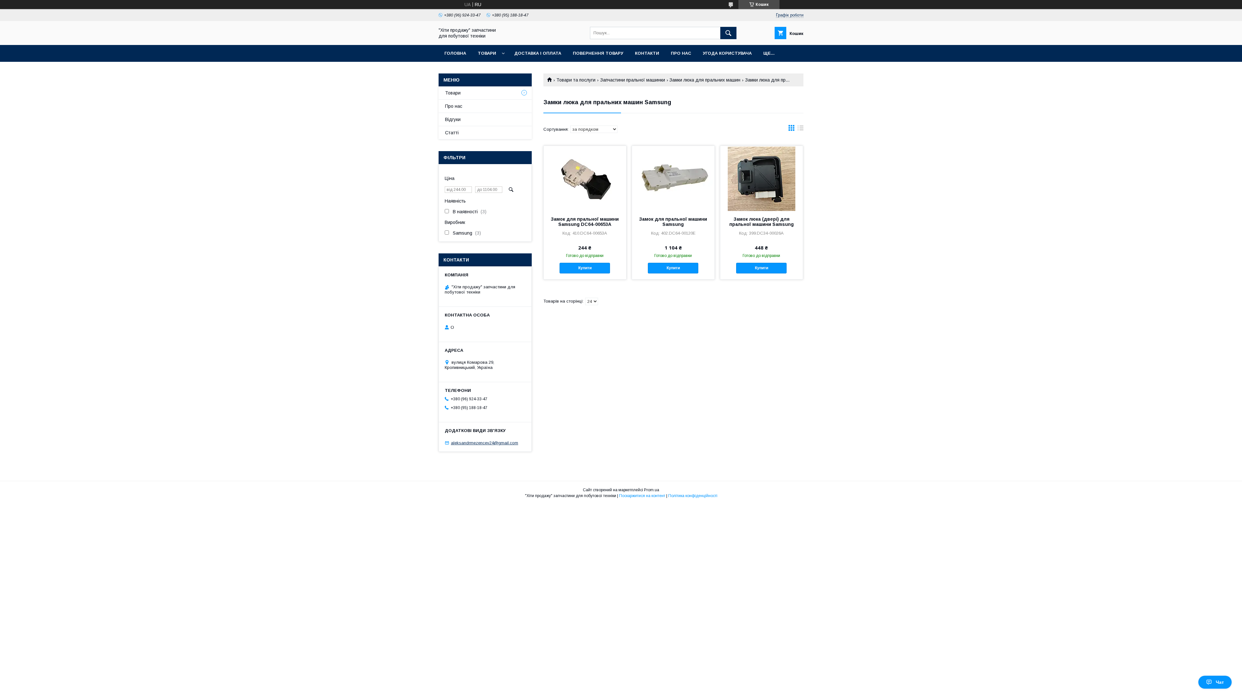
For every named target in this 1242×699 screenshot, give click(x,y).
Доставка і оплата (537, 53)
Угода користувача (727, 53)
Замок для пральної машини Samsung (673, 221)
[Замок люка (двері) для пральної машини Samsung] (761, 178)
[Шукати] (728, 33)
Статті (452, 132)
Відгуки (453, 119)
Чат (1220, 682)
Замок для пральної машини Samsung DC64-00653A (585, 221)
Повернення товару (598, 53)
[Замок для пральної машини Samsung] (673, 178)
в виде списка (800, 129)
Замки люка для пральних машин (705, 80)
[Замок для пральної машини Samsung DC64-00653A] (585, 178)
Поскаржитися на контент (642, 496)
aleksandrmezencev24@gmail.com (484, 442)
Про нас (681, 53)
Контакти (647, 53)
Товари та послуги (575, 80)
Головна (455, 53)
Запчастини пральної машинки (632, 80)
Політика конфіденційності (692, 496)
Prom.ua (651, 490)
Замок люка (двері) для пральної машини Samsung (761, 221)
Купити (585, 268)
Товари (487, 53)
